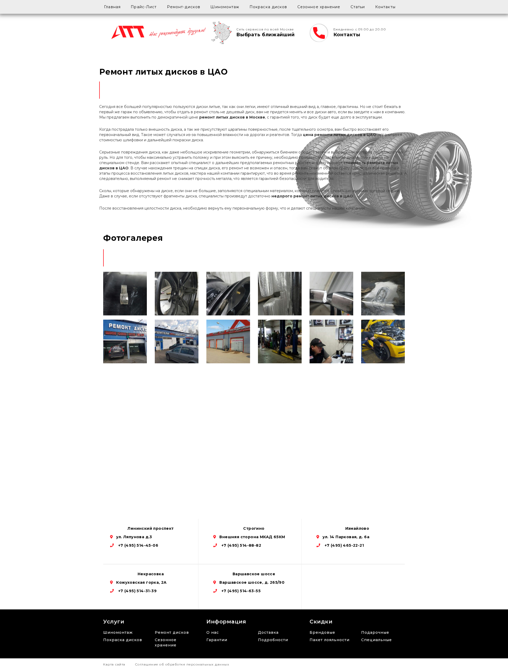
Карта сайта (114, 664)
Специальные (376, 639)
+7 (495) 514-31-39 (137, 590)
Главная (112, 6)
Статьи (358, 6)
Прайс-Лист (144, 6)
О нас (212, 632)
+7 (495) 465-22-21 (343, 545)
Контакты (385, 6)
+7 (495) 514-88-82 (240, 545)
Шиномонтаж (224, 6)
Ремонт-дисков (183, 6)
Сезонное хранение (319, 6)
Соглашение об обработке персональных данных (182, 664)
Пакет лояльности (330, 639)
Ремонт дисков (172, 632)
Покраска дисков (268, 6)
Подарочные (375, 632)
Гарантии (216, 639)
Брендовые (322, 632)
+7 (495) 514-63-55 (240, 590)
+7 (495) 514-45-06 (137, 545)
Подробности (273, 639)
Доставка (268, 632)
